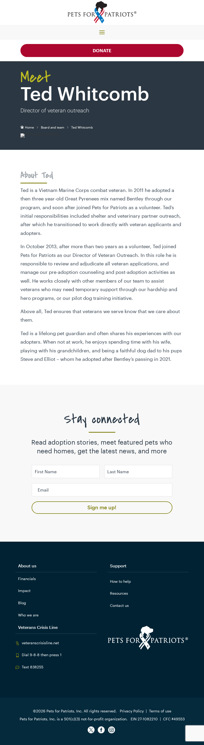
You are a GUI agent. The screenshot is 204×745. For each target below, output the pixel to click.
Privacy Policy (132, 711)
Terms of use (160, 711)
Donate (102, 50)
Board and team (52, 127)
